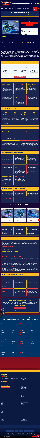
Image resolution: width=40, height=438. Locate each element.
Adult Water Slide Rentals (24, 421)
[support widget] (37, 436)
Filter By (10, 8)
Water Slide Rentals (23, 377)
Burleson (3, 328)
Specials (8, 9)
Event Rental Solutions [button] (18, 8)
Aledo (12, 323)
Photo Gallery (22, 405)
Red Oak (22, 345)
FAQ (13, 434)
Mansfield (32, 343)
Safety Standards (12, 9)
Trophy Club (4, 350)
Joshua (32, 339)
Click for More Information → (7, 220)
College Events (22, 418)
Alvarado (22, 323)
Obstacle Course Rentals (24, 380)
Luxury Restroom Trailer (23, 389)
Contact (16, 434)
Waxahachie (32, 350)
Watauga (22, 350)
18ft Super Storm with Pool (20, 219)
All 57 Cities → (2, 421)
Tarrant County (33, 352)
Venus (13, 350)
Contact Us (22, 403)
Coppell (13, 330)
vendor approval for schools (18, 180)
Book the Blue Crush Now (20, 307)
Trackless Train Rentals (23, 386)
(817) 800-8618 (34, 370)
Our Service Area (4, 354)
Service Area (11, 434)
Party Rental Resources (19, 9)
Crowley (32, 330)
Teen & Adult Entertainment (24, 420)
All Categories (7, 434)
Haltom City (4, 339)
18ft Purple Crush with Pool (7, 219)
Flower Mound (23, 58)
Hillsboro (13, 339)
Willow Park (23, 352)
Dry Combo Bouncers (23, 379)
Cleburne (22, 328)
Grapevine (19, 58)
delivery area (13, 270)
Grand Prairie (15, 58)
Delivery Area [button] (3, 9)
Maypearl (22, 343)
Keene (3, 341)
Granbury (2, 411)
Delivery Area (22, 404)
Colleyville (32, 328)
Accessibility (29, 434)
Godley (22, 334)
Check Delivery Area (29, 24)
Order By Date (35, 9)
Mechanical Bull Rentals (23, 381)
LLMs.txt (35, 434)
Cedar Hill (13, 328)
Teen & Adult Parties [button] (26, 8)
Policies (23, 434)
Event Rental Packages (7, 198)
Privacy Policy (25, 434)
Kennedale (13, 341)
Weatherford (4, 352)
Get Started (36, 436)
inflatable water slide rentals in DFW (33, 207)
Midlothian (3, 345)
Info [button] (12, 8)
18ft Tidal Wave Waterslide (33, 219)
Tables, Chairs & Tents (23, 388)
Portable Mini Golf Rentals (24, 387)
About (18, 434)
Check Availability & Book (5, 387)
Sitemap (33, 434)
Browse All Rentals (23, 396)
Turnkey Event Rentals (23, 419)
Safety (20, 434)
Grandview (32, 334)
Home (2, 8)
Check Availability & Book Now (20, 76)
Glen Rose (13, 334)
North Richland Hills (15, 345)
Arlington (32, 323)
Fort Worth (32, 332)
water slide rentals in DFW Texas (25, 42)
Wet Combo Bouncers (23, 378)
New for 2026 (22, 395)
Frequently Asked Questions (24, 402)
